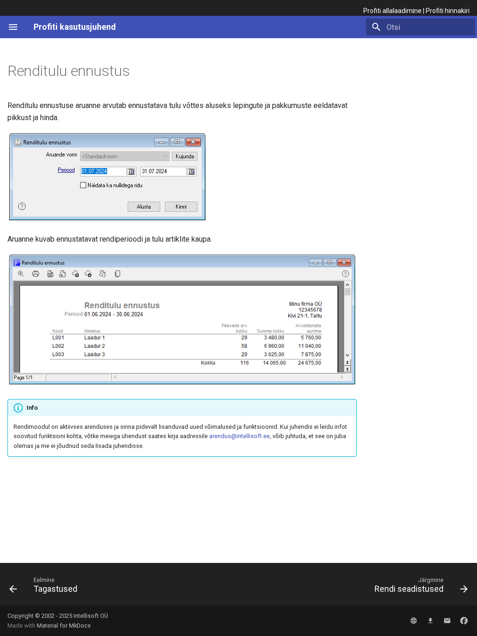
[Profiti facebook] (464, 620)
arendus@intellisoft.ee (239, 436)
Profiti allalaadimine (392, 10)
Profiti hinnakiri (448, 10)
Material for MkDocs (64, 625)
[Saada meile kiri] (447, 620)
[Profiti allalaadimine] (430, 620)
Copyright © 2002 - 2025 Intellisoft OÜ (57, 615)
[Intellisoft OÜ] (413, 620)
